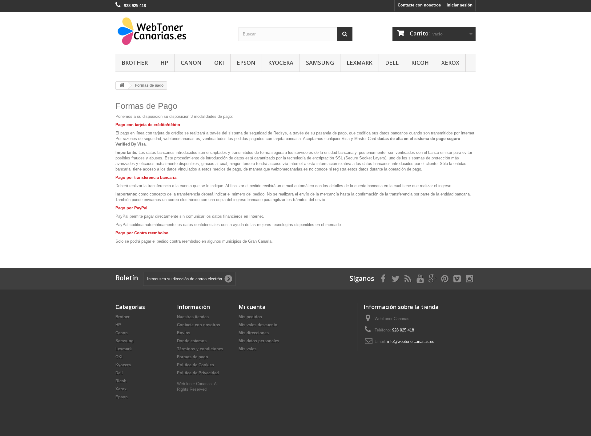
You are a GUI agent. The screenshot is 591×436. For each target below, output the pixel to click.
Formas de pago (192, 357)
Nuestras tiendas (193, 317)
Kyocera (280, 62)
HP (164, 62)
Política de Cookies (195, 365)
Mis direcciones (254, 333)
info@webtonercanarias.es (410, 341)
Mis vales (247, 349)
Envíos (183, 333)
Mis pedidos (250, 317)
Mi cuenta (252, 307)
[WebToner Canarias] (172, 31)
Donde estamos (192, 341)
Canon (191, 62)
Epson (246, 62)
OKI (219, 62)
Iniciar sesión (459, 5)
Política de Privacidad (198, 373)
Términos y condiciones (200, 349)
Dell (392, 62)
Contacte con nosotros (419, 5)
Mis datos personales (259, 341)
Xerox (450, 62)
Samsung (320, 62)
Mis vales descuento (258, 325)
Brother (135, 62)
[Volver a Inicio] (122, 85)
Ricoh (420, 62)
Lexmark (359, 62)
